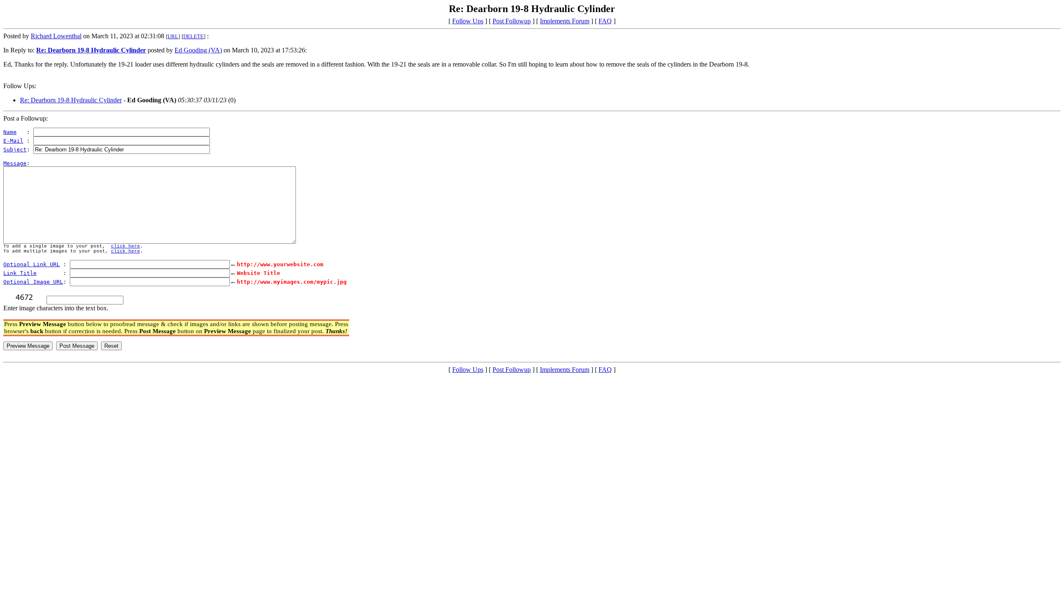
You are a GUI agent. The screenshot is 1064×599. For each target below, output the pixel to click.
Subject (15, 149)
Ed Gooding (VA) (198, 50)
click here (125, 246)
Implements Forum (564, 21)
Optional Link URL (31, 264)
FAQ (605, 21)
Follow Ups (467, 21)
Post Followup (512, 21)
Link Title (20, 273)
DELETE (193, 36)
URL (172, 36)
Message (15, 163)
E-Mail (13, 141)
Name (10, 132)
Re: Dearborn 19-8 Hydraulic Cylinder (71, 100)
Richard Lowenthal (56, 36)
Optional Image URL (33, 282)
